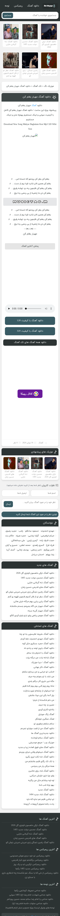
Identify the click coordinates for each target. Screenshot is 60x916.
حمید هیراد (21, 535)
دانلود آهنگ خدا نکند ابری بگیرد (39, 756)
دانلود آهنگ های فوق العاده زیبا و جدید (36, 747)
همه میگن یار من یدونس (42, 766)
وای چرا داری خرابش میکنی (42, 775)
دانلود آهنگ (33, 6)
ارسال (8, 504)
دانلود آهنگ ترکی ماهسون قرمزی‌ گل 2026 (35, 573)
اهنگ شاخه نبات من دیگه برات (40, 657)
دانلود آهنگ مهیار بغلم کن (37, 97)
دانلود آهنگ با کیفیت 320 (30, 331)
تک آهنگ (37, 86)
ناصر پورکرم (49, 549)
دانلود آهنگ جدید (46, 789)
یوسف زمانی (23, 549)
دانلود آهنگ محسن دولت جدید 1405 (37, 577)
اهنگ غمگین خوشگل (44, 719)
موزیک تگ (49, 86)
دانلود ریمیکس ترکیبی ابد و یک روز (30, 864)
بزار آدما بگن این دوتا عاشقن (41, 695)
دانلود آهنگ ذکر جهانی (44, 667)
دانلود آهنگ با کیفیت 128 (30, 320)
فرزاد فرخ (50, 545)
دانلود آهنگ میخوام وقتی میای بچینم (36, 752)
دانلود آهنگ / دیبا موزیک (42, 662)
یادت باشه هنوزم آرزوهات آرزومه (39, 804)
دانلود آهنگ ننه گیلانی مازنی (40, 582)
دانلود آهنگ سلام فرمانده (42, 737)
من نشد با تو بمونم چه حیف (41, 676)
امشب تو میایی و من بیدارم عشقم (38, 671)
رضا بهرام (50, 554)
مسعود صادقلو (32, 531)
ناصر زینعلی (36, 549)
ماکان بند (9, 535)
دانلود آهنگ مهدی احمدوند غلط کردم (37, 638)
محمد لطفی (25, 545)
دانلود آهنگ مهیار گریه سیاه (41, 610)
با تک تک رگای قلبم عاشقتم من (39, 761)
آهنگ (33, 105)
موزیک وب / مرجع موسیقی (41, 742)
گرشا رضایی (33, 535)
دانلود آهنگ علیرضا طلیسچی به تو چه (37, 634)
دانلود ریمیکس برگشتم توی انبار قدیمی (30, 860)
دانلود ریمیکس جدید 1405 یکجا (30, 868)
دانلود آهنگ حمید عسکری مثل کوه (38, 643)
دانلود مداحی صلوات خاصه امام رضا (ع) (30, 903)
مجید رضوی (11, 531)
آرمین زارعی (32, 540)
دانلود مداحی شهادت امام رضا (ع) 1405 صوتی (30, 894)
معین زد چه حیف (46, 704)
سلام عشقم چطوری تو (44, 723)
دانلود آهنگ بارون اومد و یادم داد (39, 648)
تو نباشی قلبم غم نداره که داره (40, 799)
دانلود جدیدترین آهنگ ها (42, 733)
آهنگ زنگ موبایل (46, 714)
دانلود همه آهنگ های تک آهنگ (30, 342)
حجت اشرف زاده (47, 540)
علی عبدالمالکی (18, 540)
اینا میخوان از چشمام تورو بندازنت (38, 690)
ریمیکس (18, 6)
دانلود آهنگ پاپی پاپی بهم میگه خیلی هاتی (34, 601)
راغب (21, 531)
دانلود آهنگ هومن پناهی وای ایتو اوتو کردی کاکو (32, 615)
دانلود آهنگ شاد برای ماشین (41, 771)
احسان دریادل (37, 554)
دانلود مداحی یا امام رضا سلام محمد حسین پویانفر (30, 899)
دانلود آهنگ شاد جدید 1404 (41, 794)
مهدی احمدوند (47, 531)
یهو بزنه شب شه (46, 785)
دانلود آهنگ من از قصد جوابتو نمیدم (37, 728)
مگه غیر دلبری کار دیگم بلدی (41, 681)
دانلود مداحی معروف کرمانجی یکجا (30, 890)
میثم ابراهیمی (47, 535)
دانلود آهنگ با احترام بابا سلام (40, 653)
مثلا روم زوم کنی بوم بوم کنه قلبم (38, 686)
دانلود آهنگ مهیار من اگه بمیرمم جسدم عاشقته (32, 606)
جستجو (7, 15)
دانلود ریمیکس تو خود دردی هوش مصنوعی (30, 855)
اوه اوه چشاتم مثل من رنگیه (41, 780)
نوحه (7, 6)
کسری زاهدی (38, 545)
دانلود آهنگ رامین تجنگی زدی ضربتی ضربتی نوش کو (30, 592)
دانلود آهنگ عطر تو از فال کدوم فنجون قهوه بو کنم (31, 596)
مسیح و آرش (11, 545)
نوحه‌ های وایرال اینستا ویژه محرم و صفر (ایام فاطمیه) (30, 907)
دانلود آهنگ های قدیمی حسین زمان (37, 587)
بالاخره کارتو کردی (46, 709)
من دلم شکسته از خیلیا (43, 700)
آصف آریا (10, 549)
